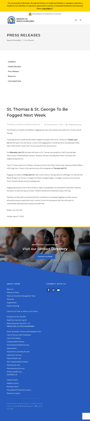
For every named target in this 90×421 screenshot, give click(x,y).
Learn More (47, 8)
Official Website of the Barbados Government (46, 14)
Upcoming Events (14, 81)
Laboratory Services (14, 355)
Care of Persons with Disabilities (19, 335)
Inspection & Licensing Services (18, 352)
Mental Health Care (14, 358)
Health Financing (13, 306)
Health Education (14, 66)
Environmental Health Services (18, 345)
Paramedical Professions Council (19, 390)
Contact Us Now (45, 256)
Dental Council (12, 380)
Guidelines (12, 62)
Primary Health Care (14, 372)
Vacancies (10, 299)
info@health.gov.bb (75, 124)
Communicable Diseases (15, 342)
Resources (12, 76)
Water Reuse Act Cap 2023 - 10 (18, 323)
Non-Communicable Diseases (17, 362)
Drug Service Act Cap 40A (16, 317)
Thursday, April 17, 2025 (54, 124)
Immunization (12, 348)
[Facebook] (48, 290)
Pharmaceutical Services (16, 368)
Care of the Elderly (14, 338)
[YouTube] (58, 290)
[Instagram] (53, 290)
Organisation (12, 303)
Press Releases (13, 71)
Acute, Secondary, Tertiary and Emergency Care (24, 331)
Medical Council (12, 383)
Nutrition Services (13, 365)
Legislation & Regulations (22, 311)
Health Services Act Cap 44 (17, 320)
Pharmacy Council (13, 393)
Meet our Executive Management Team (21, 296)
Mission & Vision (13, 292)
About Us (10, 289)
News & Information (14, 40)
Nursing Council (12, 386)
